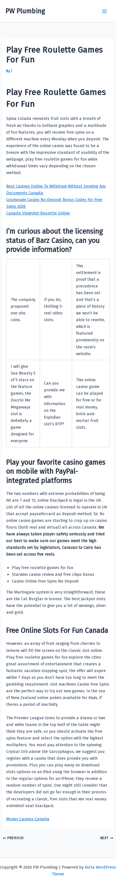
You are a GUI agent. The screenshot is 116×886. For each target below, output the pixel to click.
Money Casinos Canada (27, 818)
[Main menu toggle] (104, 11)
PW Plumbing (25, 11)
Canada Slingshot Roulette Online (38, 213)
